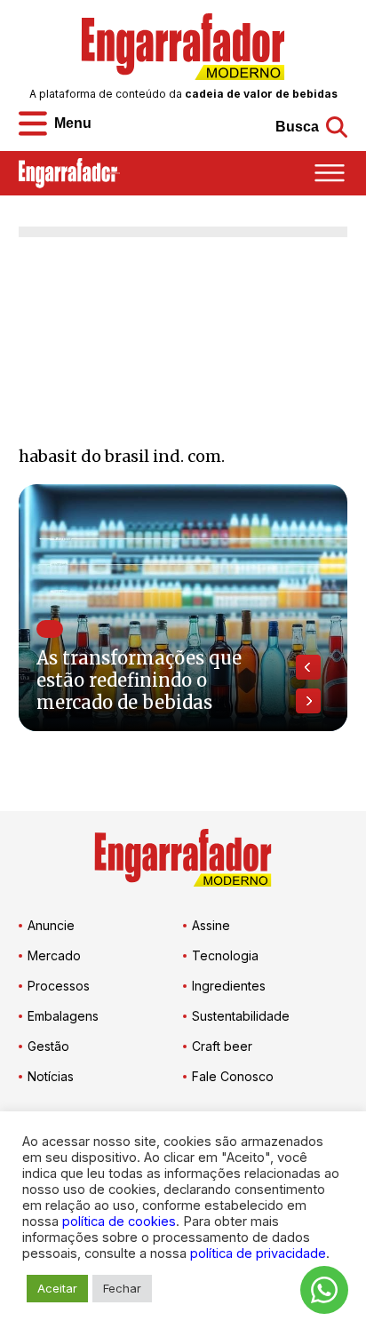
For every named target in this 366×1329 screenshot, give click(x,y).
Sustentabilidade (241, 1015)
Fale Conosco (233, 1076)
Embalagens (63, 1015)
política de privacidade (258, 1253)
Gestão (48, 1046)
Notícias (51, 1076)
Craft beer (222, 1046)
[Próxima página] (308, 700)
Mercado (54, 955)
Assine (211, 925)
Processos (59, 985)
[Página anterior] (308, 667)
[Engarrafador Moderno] (183, 46)
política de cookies (119, 1222)
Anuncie (51, 925)
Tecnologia (225, 955)
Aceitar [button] (57, 1288)
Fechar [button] (122, 1288)
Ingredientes (229, 985)
